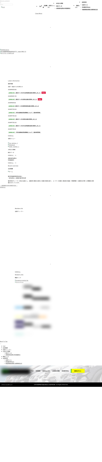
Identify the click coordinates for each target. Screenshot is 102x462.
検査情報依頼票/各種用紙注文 (90, 9)
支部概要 (5, 348)
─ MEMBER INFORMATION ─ (8, 185)
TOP (40, 6)
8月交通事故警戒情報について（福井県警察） (24, 112)
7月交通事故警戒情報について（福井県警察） (24, 132)
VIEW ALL (11, 135)
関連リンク (6, 356)
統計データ (59, 6)
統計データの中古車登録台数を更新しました (24, 93)
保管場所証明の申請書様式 (63, 8)
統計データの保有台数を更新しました (22, 99)
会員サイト (85, 5)
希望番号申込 (65, 371)
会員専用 (84, 2)
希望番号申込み (86, 7)
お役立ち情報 (59, 3)
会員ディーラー (7, 349)
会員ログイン (77, 371)
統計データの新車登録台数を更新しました (23, 106)
